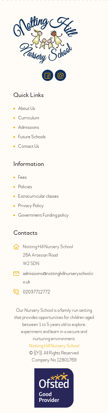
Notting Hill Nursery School (54, 346)
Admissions (28, 127)
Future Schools (32, 137)
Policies (25, 187)
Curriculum (28, 118)
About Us (26, 108)
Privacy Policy (31, 206)
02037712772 (36, 292)
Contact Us (28, 146)
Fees (22, 177)
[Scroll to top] (96, 387)
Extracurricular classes (38, 196)
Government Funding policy (43, 215)
